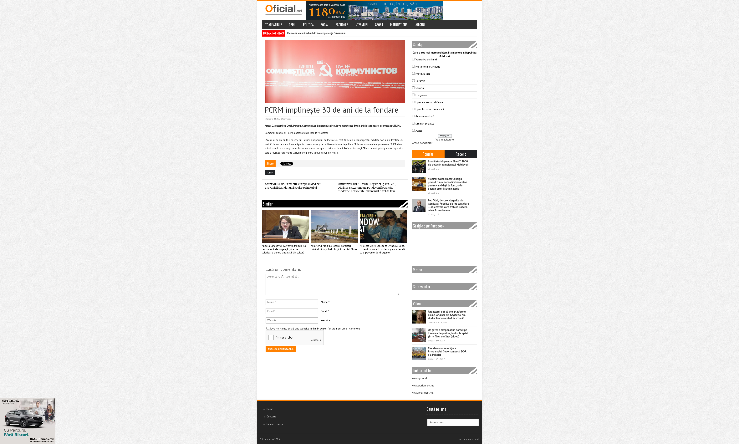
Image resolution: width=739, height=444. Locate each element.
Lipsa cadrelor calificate (429, 102)
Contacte (271, 416)
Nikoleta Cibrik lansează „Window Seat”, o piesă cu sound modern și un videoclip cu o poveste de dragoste (383, 249)
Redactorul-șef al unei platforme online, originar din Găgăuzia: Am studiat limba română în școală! (447, 315)
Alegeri (420, 24)
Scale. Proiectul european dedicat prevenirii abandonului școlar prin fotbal (293, 185)
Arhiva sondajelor (422, 143)
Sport (379, 24)
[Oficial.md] (283, 10)
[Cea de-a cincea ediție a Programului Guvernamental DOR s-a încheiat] (419, 353)
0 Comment (286, 119)
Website (325, 320)
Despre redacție (275, 424)
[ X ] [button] (51, 401)
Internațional (399, 24)
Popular (428, 154)
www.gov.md (419, 378)
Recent (461, 154)
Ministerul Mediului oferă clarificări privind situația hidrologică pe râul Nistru (334, 247)
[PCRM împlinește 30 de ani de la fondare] (335, 71)
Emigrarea (421, 95)
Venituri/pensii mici (426, 59)
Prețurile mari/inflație (427, 66)
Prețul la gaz (423, 73)
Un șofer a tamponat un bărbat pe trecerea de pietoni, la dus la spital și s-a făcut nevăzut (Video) (448, 333)
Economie (342, 24)
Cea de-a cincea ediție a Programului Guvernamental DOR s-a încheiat (447, 351)
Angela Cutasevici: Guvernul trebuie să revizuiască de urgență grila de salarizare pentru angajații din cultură (284, 249)
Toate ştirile (273, 24)
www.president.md (423, 392)
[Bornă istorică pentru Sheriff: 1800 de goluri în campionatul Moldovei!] (419, 166)
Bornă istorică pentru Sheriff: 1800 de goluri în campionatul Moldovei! (448, 163)
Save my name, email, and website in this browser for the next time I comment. (314, 328)
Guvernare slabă (425, 116)
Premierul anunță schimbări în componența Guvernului (316, 33)
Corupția (420, 81)
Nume (324, 302)
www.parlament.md (423, 385)
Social (325, 24)
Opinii (292, 24)
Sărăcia (419, 88)
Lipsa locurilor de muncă (429, 109)
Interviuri (361, 24)
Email (324, 311)
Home (270, 409)
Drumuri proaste (424, 123)
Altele (418, 130)
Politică (308, 24)
